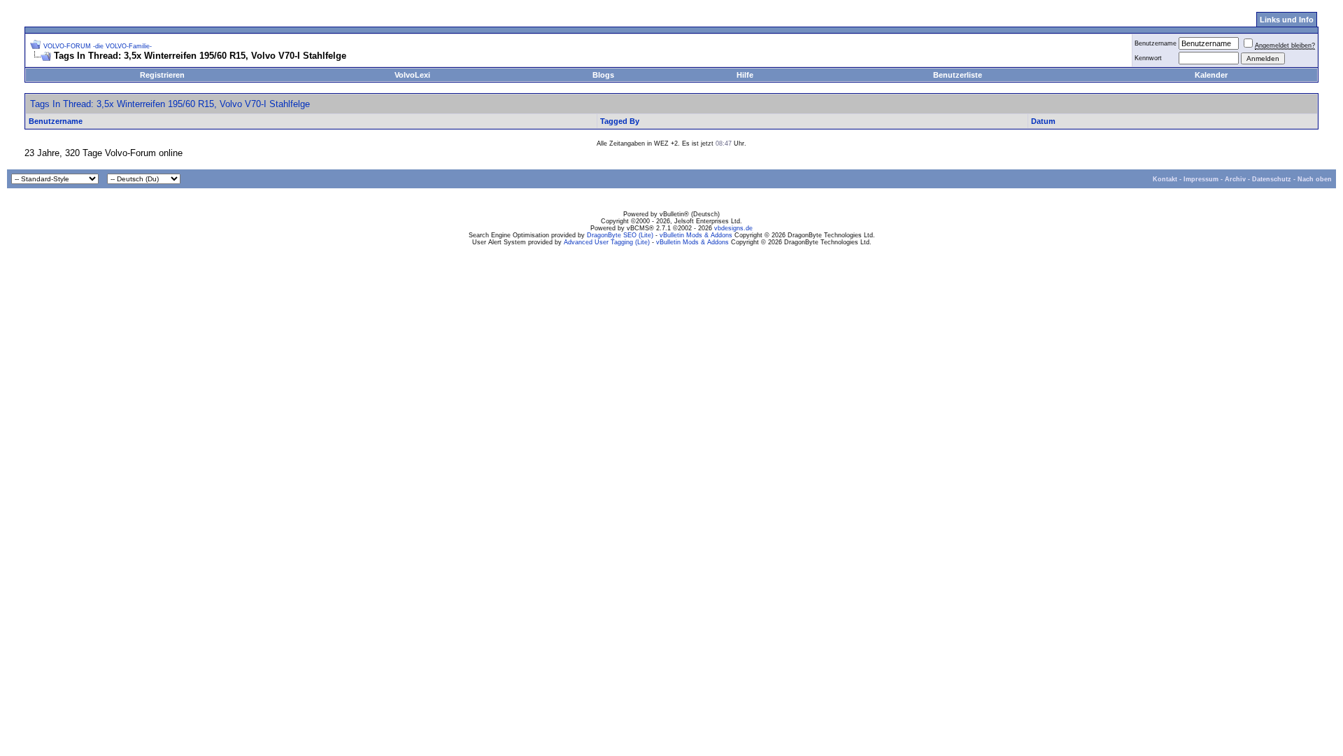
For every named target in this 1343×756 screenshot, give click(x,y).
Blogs (603, 75)
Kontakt (1165, 179)
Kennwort (1148, 58)
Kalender (1211, 75)
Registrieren (162, 75)
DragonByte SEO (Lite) (620, 235)
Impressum (1201, 179)
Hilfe (745, 75)
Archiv (1235, 179)
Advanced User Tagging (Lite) (607, 242)
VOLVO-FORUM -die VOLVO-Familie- (97, 46)
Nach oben (1315, 179)
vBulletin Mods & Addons (696, 235)
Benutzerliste (957, 75)
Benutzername (1156, 43)
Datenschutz (1271, 179)
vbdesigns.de (733, 228)
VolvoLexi (412, 75)
